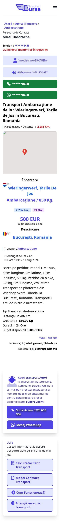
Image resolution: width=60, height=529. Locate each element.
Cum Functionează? (31, 492)
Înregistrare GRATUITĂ (32, 60)
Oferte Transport (26, 23)
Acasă (8, 23)
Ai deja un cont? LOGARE (32, 72)
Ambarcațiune (14, 27)
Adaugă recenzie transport (28, 505)
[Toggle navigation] (55, 7)
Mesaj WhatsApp (28, 425)
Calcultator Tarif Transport (28, 465)
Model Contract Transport (27, 480)
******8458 (16, 45)
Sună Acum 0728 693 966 (31, 412)
